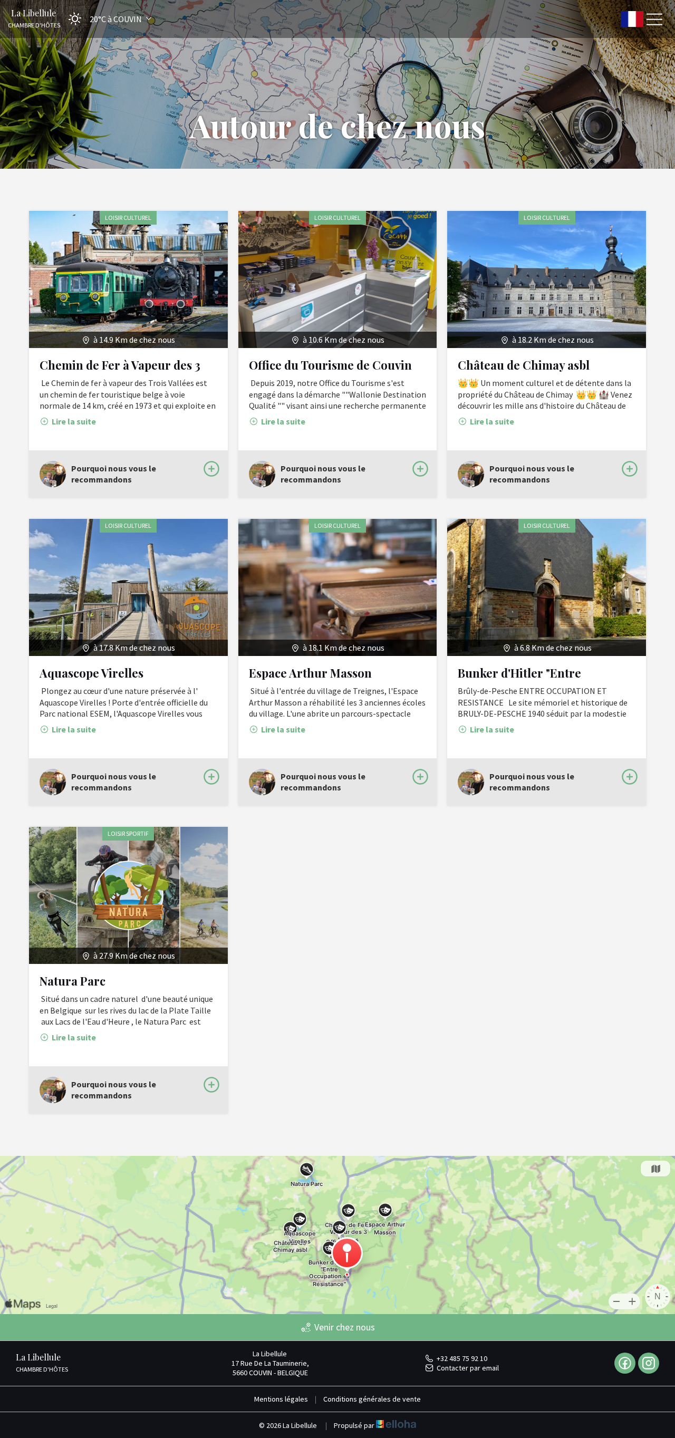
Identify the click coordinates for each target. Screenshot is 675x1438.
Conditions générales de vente (372, 1399)
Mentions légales (281, 1399)
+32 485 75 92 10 (462, 1358)
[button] (106, 18)
